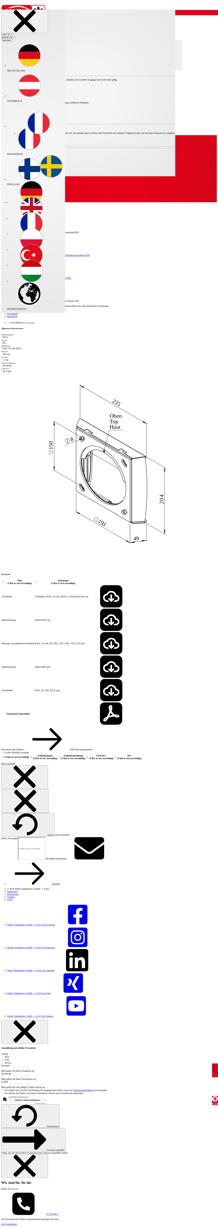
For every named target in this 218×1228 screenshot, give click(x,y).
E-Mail (4, 1082)
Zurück (50, 835)
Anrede (4, 1054)
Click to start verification (27, 1100)
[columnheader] (17, 582)
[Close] (24, 21)
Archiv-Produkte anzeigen (16, 752)
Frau (6, 1060)
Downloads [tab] (12, 313)
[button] (38, 123)
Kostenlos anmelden (55, 1150)
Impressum (12, 891)
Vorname (5, 1065)
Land (3, 34)
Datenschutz (13, 894)
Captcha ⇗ (41, 1103)
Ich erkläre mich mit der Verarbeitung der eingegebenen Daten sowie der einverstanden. (56, 1090)
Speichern (6, 40)
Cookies (11, 897)
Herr (6, 1057)
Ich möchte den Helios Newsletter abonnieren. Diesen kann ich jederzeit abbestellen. (44, 1093)
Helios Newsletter (9, 838)
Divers (7, 1063)
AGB (9, 899)
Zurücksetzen (53, 1126)
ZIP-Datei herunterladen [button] (81, 749)
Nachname (6, 1073)
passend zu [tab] (12, 316)
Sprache (5, 37)
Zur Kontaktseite (9, 1224)
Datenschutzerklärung (83, 1090)
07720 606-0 (52, 1214)
